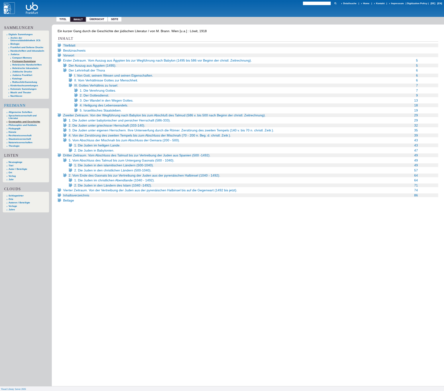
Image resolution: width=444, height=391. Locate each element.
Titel (63, 19)
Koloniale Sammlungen (23, 89)
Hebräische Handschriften (27, 64)
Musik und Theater (20, 92)
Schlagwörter (16, 195)
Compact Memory (22, 57)
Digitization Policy (417, 3)
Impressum (397, 3)
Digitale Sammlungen (21, 34)
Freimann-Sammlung (24, 61)
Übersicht (96, 19)
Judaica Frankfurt (22, 75)
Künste (12, 132)
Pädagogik (15, 128)
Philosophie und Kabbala (23, 125)
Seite (114, 19)
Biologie (15, 44)
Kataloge (17, 78)
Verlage (13, 206)
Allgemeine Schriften (20, 112)
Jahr (11, 179)
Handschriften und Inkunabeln (27, 51)
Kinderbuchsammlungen (24, 85)
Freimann (15, 105)
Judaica (14, 54)
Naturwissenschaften (20, 142)
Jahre (12, 209)
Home (366, 3)
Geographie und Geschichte (24, 121)
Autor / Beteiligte (18, 169)
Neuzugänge (15, 162)
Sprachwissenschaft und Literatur (23, 116)
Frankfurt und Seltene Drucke (26, 47)
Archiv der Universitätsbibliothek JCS (25, 39)
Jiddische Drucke (22, 71)
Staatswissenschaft (20, 139)
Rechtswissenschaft (20, 135)
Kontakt (380, 3)
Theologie (14, 146)
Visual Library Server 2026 (13, 389)
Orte (11, 199)
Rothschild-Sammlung (24, 82)
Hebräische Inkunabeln (25, 68)
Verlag (12, 176)
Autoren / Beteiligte (19, 202)
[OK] (335, 3)
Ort (10, 172)
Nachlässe (16, 96)
